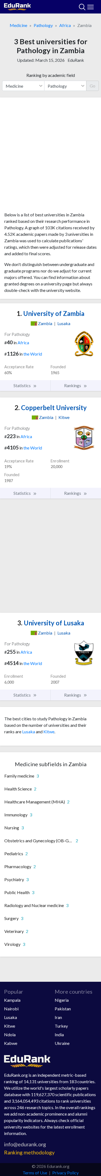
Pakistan (63, 1008)
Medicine (18, 25)
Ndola (10, 1034)
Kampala (12, 1000)
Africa (65, 25)
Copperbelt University (51, 407)
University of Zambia (50, 313)
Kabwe (10, 1043)
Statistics (22, 385)
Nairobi (11, 1008)
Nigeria (62, 1000)
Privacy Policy (65, 1172)
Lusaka (28, 731)
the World (32, 353)
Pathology (43, 25)
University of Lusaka (50, 623)
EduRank (76, 60)
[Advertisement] (50, 156)
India (59, 1034)
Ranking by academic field (50, 75)
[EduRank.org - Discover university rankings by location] (17, 6)
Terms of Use (35, 1172)
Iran (58, 1017)
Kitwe (48, 731)
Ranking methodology (29, 1152)
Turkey (61, 1025)
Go (92, 85)
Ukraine (62, 1043)
